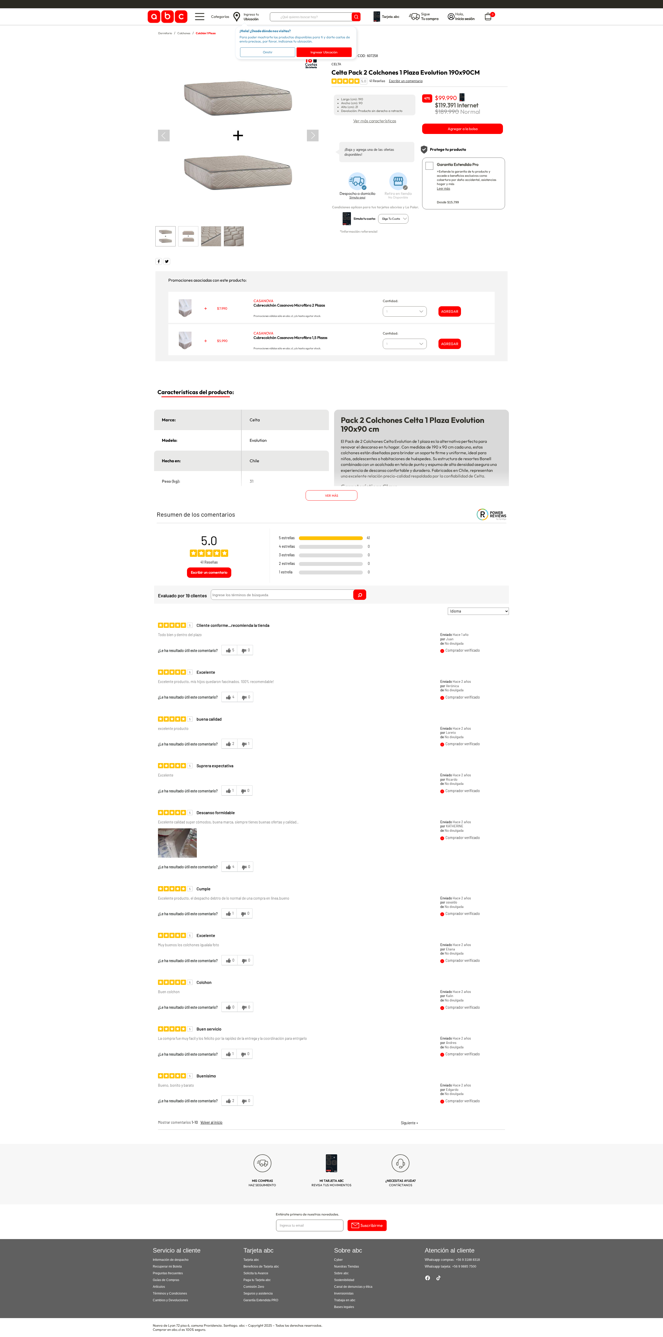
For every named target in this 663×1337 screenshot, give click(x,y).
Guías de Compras (166, 1280)
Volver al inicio (211, 1122)
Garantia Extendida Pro (457, 164)
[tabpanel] (238, 135)
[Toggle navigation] (199, 16)
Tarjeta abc (251, 1260)
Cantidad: (390, 301)
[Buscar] (356, 16)
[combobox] (393, 219)
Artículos (159, 1287)
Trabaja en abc (344, 1300)
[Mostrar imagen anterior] (164, 135)
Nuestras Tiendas (346, 1266)
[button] (177, 843)
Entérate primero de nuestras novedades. (307, 1214)
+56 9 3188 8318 (468, 1260)
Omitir (267, 52)
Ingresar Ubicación (324, 52)
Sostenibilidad (344, 1280)
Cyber (338, 1260)
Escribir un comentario (406, 81)
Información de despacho (171, 1260)
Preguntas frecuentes (168, 1273)
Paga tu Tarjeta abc (257, 1280)
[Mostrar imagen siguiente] (313, 135)
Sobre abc (341, 1273)
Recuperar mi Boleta (167, 1266)
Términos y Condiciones (170, 1293)
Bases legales (344, 1307)
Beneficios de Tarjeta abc (261, 1266)
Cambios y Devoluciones (170, 1300)
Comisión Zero (253, 1287)
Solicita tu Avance (255, 1273)
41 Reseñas (377, 81)
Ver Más (331, 495)
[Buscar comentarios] (359, 594)
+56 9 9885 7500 (464, 1266)
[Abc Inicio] (166, 17)
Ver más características (374, 120)
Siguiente (409, 1123)
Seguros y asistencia (258, 1293)
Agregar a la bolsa (463, 128)
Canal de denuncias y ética (353, 1287)
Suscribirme (372, 1225)
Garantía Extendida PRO (260, 1300)
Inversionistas (344, 1293)
